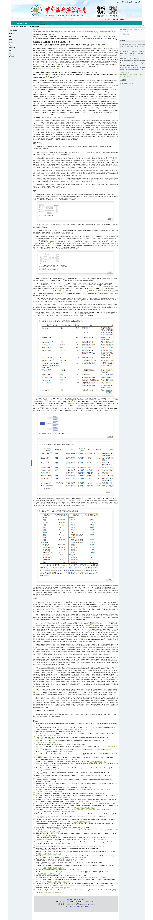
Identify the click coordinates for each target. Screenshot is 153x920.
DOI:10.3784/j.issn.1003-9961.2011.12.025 (48, 873)
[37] (34, 859)
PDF (143, 26)
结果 (10, 50)
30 (106, 400)
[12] (34, 767)
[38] (34, 865)
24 (90, 290)
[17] (34, 787)
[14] (34, 775)
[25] (34, 815)
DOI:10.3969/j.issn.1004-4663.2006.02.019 (48, 832)
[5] (34, 740)
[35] (34, 851)
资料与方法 (12, 47)
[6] (34, 744)
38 (101, 634)
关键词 (10, 39)
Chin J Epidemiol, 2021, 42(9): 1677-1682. (99, 789)
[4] (34, 737)
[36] (34, 855)
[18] (34, 793)
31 (47, 403)
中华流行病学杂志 (13, 26)
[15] (34, 779)
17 (93, 280)
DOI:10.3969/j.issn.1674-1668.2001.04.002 (48, 735)
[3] (34, 731)
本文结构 (11, 33)
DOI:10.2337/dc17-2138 (42, 777)
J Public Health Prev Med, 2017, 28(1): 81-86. (93, 877)
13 (50, 243)
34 (75, 405)
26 (99, 292)
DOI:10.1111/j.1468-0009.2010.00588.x (58, 881)
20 (99, 285)
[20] (34, 799)
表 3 (83, 505)
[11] (34, 763)
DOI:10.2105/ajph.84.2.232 (43, 818)
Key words (12, 45)
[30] (34, 837)
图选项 (109, 219)
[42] (34, 883)
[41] (34, 879)
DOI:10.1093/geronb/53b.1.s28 (81, 821)
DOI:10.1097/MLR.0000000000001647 (53, 867)
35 (97, 405)
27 (80, 300)
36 (41, 407)
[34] (34, 848)
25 (64, 292)
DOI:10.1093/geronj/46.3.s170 (50, 835)
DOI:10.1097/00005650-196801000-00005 (50, 766)
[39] (34, 869)
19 (65, 285)
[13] (34, 772)
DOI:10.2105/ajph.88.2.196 (43, 774)
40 (54, 670)
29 (72, 400)
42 (34, 691)
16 (64, 280)
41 (84, 689)
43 (45, 694)
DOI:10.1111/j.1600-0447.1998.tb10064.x (88, 801)
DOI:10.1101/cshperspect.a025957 (51, 892)
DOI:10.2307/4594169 (97, 793)
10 (95, 238)
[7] (34, 749)
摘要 (10, 36)
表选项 (108, 392)
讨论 (10, 53)
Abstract (11, 42)
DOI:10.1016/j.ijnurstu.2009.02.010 (45, 739)
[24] (34, 813)
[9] (34, 757)
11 (72, 240)
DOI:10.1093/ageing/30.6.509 (61, 797)
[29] (34, 833)
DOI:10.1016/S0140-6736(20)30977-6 (60, 888)
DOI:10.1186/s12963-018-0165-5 (60, 844)
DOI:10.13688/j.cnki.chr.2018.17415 (46, 864)
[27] (34, 823)
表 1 (46, 315)
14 (87, 243)
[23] (34, 809)
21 (56, 288)
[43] (34, 889)
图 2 (78, 248)
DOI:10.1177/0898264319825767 (66, 812)
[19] (34, 795)
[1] (34, 723)
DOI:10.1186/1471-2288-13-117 (64, 752)
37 (69, 601)
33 (39, 405)
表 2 (114, 410)
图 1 (75, 199)
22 (103, 288)
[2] (34, 727)
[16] (34, 783)
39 (41, 653)
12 (108, 240)
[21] (34, 803)
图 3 (56, 410)
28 (98, 309)
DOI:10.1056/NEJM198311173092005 (106, 803)
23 (60, 290)
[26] (34, 819)
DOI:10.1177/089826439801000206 (46, 850)
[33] (34, 845)
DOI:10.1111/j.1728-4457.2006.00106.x (49, 853)
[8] (34, 753)
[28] (34, 827)
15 (101, 243)
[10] (34, 761)
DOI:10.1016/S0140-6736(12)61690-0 (81, 729)
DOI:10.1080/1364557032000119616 (46, 742)
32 (65, 403)
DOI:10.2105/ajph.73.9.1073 (50, 785)
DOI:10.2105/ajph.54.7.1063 (98, 761)
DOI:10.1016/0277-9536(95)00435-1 (84, 807)
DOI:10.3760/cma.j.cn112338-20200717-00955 (49, 791)
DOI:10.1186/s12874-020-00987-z (77, 858)
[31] (34, 839)
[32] (34, 841)
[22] (34, 805)
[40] (34, 875)
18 (85, 283)
